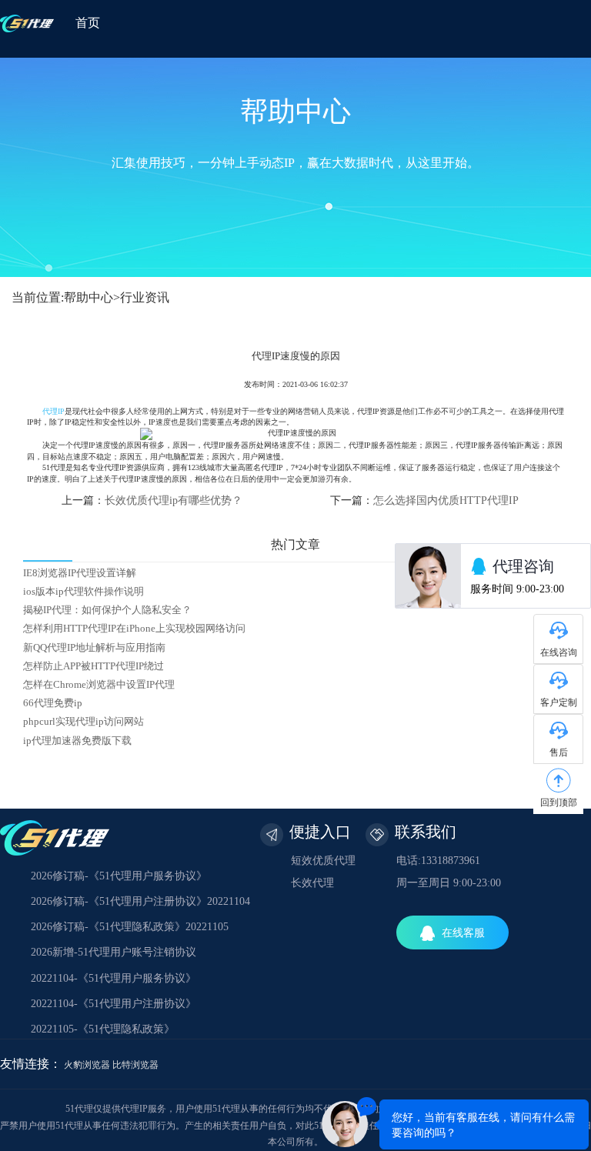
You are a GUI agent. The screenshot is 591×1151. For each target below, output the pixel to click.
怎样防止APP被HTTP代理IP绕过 (93, 666)
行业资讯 (144, 297)
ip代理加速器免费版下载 (77, 741)
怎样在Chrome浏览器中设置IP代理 (99, 684)
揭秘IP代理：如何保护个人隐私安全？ (107, 610)
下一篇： (424, 500)
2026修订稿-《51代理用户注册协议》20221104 (140, 901)
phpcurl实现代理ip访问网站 (83, 721)
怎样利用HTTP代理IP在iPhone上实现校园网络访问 (134, 628)
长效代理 (312, 883)
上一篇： (152, 500)
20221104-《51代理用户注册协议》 (113, 1003)
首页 (87, 22)
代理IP (53, 411)
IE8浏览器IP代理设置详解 (79, 573)
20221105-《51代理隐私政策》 (103, 1029)
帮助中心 (88, 297)
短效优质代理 (323, 860)
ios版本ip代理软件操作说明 (83, 591)
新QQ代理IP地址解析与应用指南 (94, 647)
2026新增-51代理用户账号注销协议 (113, 952)
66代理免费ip (52, 703)
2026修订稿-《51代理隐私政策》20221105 (130, 926)
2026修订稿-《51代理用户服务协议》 (119, 876)
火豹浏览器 (87, 1064)
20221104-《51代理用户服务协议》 (113, 978)
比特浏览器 (135, 1064)
